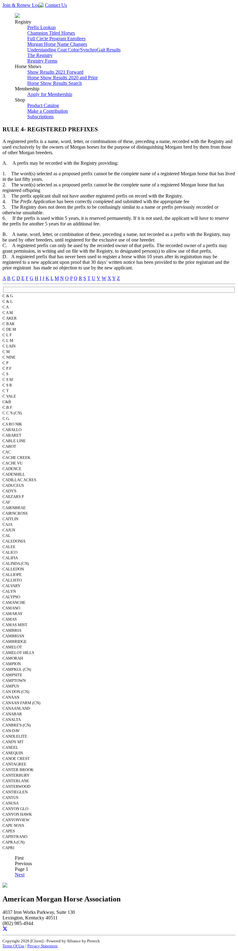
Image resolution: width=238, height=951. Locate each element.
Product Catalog (43, 105)
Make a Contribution (47, 111)
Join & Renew (17, 5)
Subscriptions (40, 116)
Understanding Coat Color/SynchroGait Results (74, 49)
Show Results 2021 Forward (55, 72)
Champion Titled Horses (51, 33)
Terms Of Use (13, 946)
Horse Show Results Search (54, 83)
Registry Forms (42, 60)
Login (38, 5)
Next (19, 874)
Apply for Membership (49, 94)
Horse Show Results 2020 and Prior (62, 77)
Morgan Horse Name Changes (57, 44)
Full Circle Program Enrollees (56, 38)
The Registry (40, 55)
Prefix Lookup (41, 27)
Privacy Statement (42, 946)
